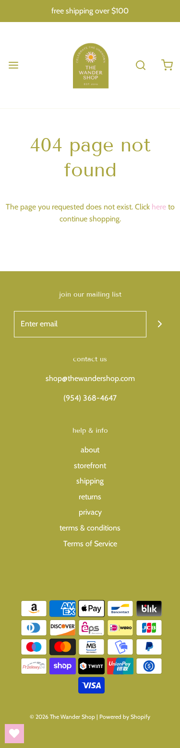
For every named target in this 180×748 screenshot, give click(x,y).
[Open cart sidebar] (167, 65)
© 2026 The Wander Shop (63, 716)
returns (90, 496)
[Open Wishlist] (14, 733)
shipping (90, 480)
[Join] (159, 324)
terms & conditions (90, 527)
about (90, 449)
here (159, 206)
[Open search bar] (140, 65)
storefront (90, 465)
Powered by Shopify (124, 716)
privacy (90, 512)
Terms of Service (90, 543)
